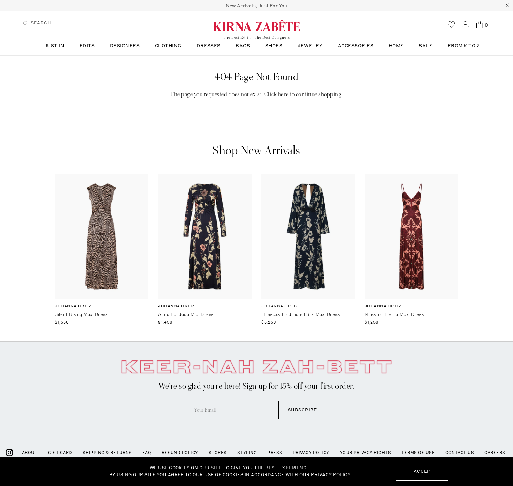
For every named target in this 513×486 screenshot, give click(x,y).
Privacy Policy (311, 452)
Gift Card (60, 452)
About (30, 452)
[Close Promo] (507, 5)
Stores (218, 452)
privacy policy (330, 474)
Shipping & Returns (107, 452)
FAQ (146, 452)
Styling (247, 452)
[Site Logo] (256, 25)
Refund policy (180, 452)
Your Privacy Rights (365, 452)
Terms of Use (418, 452)
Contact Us (459, 452)
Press (274, 452)
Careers (494, 452)
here (283, 94)
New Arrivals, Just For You (257, 5)
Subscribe (302, 409)
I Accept (422, 471)
